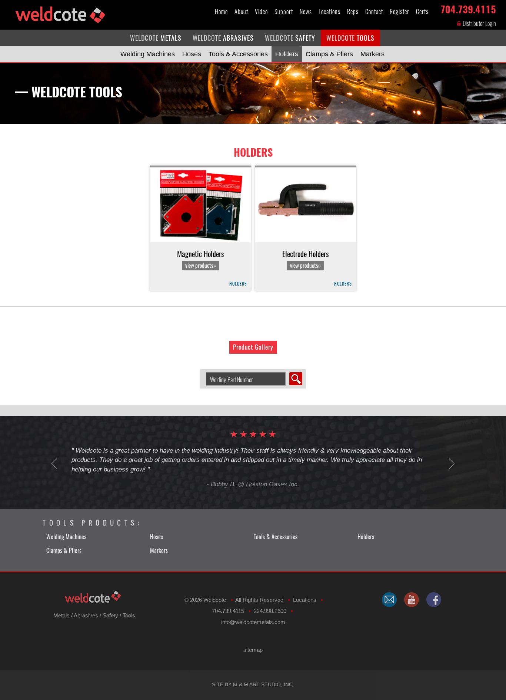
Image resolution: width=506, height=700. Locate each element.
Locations (329, 12)
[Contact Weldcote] (389, 599)
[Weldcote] (411, 599)
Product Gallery (253, 347)
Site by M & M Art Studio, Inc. (253, 684)
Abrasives (86, 615)
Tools (129, 615)
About (241, 12)
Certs (422, 12)
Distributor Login (479, 23)
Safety (110, 615)
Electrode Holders (305, 259)
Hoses (191, 54)
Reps (353, 12)
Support (283, 12)
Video (261, 12)
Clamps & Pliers (329, 54)
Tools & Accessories (238, 54)
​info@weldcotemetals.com (253, 622)
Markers (372, 54)
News (306, 12)
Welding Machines (147, 54)
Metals (61, 615)
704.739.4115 (468, 8)
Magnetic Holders (200, 259)
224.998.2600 (270, 611)
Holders (286, 54)
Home (221, 12)
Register (399, 12)
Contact (374, 12)
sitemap (253, 650)
